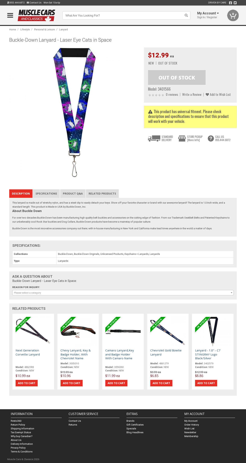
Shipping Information (22, 428)
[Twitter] (235, 3)
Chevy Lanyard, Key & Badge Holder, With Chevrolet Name (76, 354)
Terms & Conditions (21, 451)
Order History (191, 424)
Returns (73, 424)
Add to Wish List (220, 94)
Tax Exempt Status (21, 432)
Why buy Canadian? (21, 436)
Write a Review (191, 94)
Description (21, 193)
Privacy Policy (18, 447)
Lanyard (63, 29)
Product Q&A (73, 193)
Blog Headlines (134, 432)
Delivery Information (22, 443)
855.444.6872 (17, 2)
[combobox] (123, 292)
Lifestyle (25, 29)
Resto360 (16, 420)
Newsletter (190, 432)
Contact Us (35, 2)
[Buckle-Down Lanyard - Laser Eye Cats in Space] (74, 112)
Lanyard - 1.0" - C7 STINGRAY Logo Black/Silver (207, 354)
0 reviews (172, 94)
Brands (130, 420)
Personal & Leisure (44, 29)
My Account (191, 420)
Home (12, 29)
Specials (131, 428)
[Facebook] (230, 3)
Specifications (46, 193)
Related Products (102, 193)
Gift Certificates (135, 424)
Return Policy (18, 424)
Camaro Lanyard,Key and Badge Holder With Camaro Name (119, 354)
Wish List (189, 428)
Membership (191, 436)
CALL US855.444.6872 (222, 138)
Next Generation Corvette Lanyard (28, 352)
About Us (16, 440)
